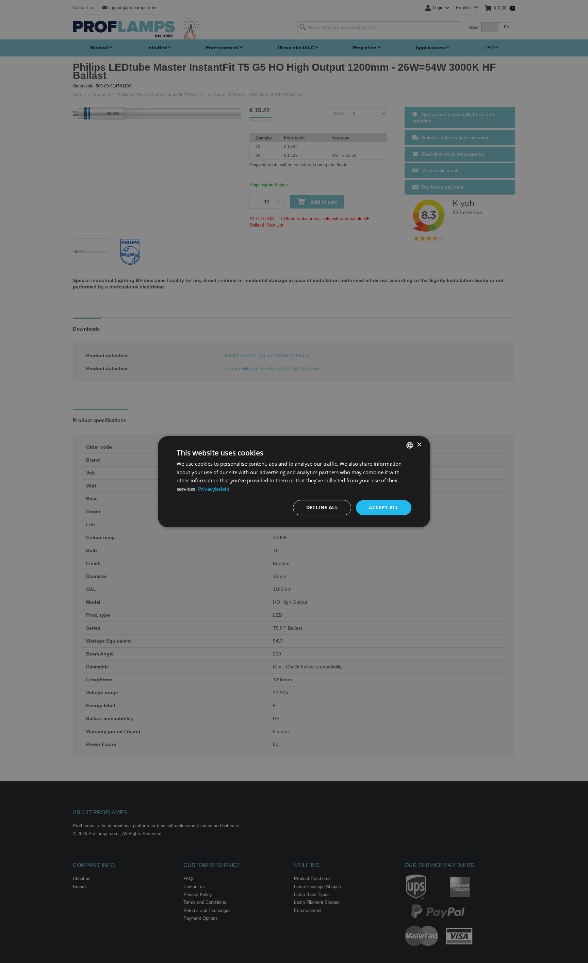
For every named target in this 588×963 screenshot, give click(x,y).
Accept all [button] (383, 507)
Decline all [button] (322, 507)
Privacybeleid (213, 488)
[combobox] (409, 445)
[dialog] (294, 481)
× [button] (419, 444)
